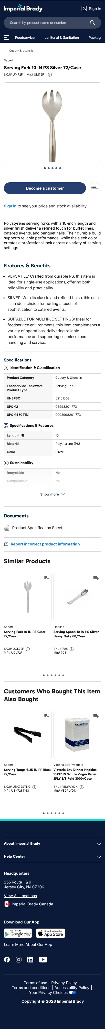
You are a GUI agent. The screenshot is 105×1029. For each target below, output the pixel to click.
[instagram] (18, 959)
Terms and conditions (31, 987)
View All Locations (20, 895)
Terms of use (35, 982)
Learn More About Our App (28, 944)
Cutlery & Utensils (21, 50)
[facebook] (7, 959)
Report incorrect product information (45, 544)
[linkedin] (30, 959)
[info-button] (50, 75)
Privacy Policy (64, 982)
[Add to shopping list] (46, 578)
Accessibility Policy (71, 987)
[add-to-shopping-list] (95, 188)
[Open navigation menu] (6, 37)
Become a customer (45, 188)
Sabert (8, 60)
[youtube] (43, 959)
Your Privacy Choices (48, 992)
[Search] (92, 22)
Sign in (10, 206)
